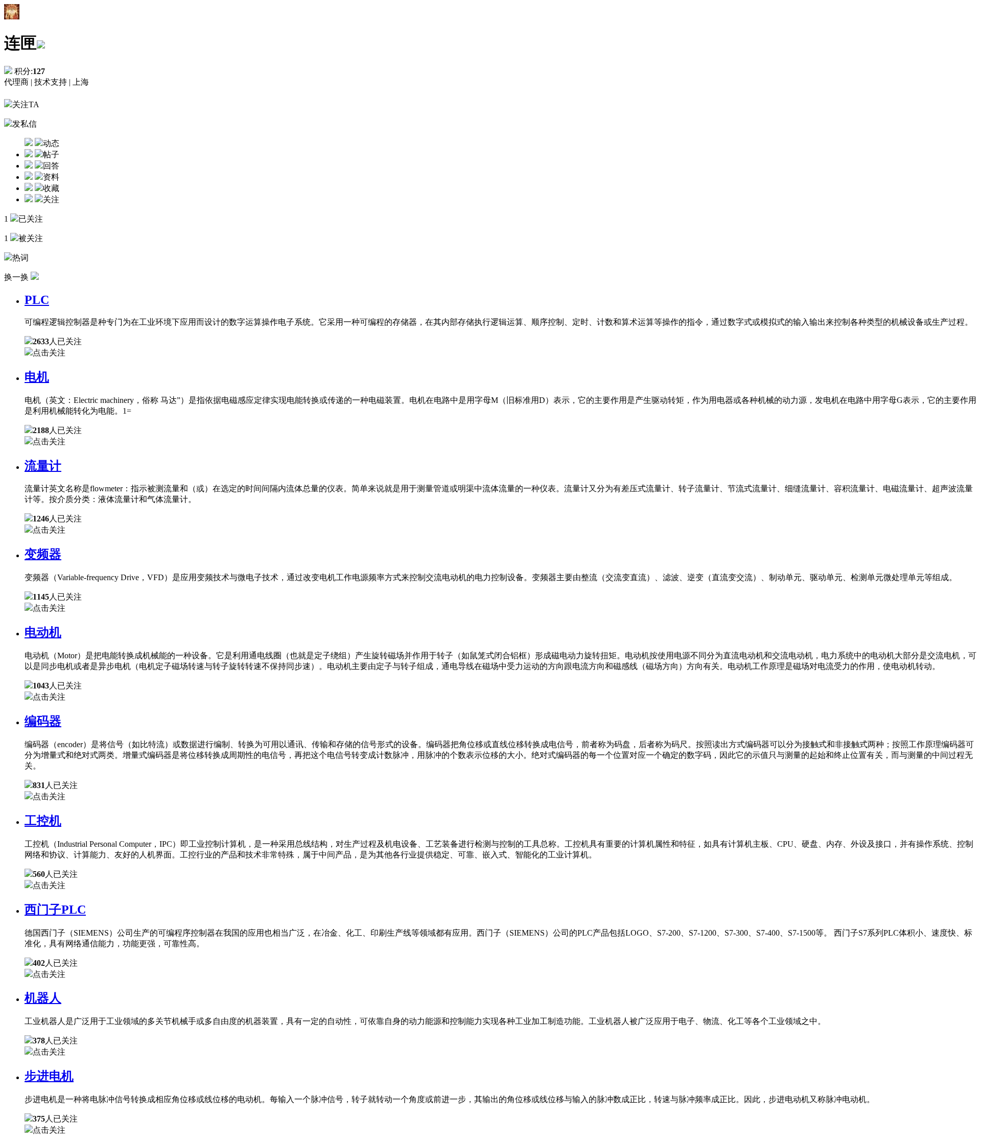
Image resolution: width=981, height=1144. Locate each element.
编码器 (43, 721)
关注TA (25, 104)
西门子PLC (55, 909)
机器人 (43, 998)
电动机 (43, 632)
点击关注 (49, 352)
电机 (37, 377)
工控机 (43, 820)
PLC (37, 299)
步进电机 (49, 1076)
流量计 (43, 465)
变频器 (43, 554)
